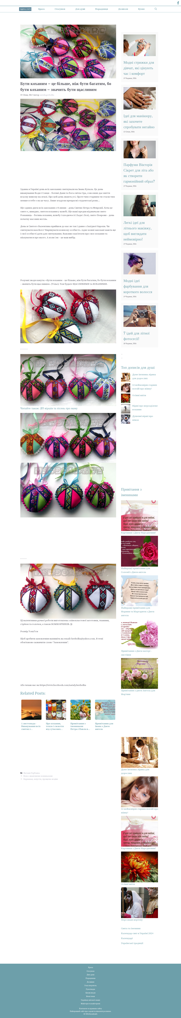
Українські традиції (132, 943)
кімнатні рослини (103, 1011)
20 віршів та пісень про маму (59, 408)
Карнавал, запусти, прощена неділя (41, 779)
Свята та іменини (130, 928)
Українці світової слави (90, 1000)
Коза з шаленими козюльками (38, 776)
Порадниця (101, 9)
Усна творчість (90, 985)
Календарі (127, 938)
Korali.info (93, 1014)
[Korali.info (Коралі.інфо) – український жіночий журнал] (25, 9)
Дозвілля (123, 9)
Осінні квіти (139, 395)
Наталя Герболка (32, 773)
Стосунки (60, 9)
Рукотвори (90, 989)
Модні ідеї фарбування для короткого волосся (137, 286)
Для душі (80, 9)
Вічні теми (90, 996)
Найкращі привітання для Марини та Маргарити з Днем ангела (137, 612)
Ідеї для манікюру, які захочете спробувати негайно (139, 121)
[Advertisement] (68, 169)
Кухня (141, 9)
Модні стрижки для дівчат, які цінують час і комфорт (138, 68)
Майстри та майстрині (90, 1004)
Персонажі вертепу (132, 919)
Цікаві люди (90, 993)
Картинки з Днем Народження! (138, 532)
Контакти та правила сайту (90, 1009)
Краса (41, 9)
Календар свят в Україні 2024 (137, 933)
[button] (156, 9)
